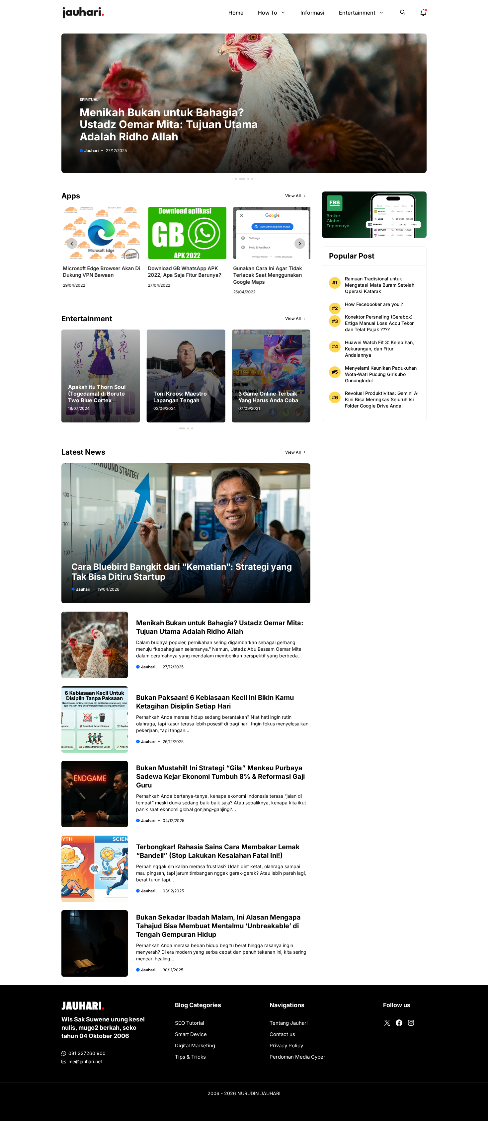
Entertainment (357, 12)
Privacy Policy (286, 1045)
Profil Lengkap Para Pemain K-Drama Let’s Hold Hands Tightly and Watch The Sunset (268, 397)
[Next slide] (299, 243)
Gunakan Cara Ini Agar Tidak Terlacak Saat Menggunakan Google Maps (266, 275)
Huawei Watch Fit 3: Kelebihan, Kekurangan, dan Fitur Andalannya (379, 348)
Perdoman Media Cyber (297, 1057)
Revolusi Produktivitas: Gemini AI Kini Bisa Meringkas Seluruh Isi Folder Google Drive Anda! (382, 399)
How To (267, 12)
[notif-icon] (423, 12)
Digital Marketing (195, 1045)
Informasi (312, 12)
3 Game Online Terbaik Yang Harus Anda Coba (183, 397)
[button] (402, 11)
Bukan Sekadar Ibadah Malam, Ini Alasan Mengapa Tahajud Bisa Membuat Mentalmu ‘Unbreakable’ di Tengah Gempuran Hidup (218, 925)
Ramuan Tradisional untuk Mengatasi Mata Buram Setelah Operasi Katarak (379, 285)
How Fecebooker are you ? (374, 304)
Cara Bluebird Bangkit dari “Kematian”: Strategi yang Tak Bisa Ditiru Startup (181, 571)
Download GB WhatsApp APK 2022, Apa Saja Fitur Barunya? (183, 271)
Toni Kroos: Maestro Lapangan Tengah (95, 397)
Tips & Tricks (190, 1057)
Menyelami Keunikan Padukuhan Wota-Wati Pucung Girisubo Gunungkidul (381, 374)
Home (235, 12)
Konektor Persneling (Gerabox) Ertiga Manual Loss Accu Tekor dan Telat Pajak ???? (379, 323)
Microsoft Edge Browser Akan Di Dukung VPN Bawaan (100, 271)
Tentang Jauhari (289, 1023)
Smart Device (191, 1034)
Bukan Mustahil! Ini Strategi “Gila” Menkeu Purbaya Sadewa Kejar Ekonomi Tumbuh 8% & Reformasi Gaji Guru (220, 776)
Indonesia (257, 796)
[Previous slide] (72, 243)
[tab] (236, 179)
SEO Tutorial (189, 1023)
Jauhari (91, 150)
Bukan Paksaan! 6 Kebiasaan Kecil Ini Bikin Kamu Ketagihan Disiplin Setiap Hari (177, 124)
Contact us (282, 1034)
